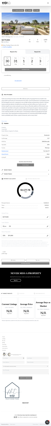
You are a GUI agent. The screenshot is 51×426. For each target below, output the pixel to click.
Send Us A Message (25, 377)
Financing (4, 344)
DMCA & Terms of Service (45, 424)
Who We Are (5, 348)
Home (3, 336)
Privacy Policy (35, 424)
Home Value (4, 346)
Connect (4, 350)
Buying (3, 340)
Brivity (7, 424)
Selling (3, 342)
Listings (3, 338)
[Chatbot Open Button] (47, 422)
